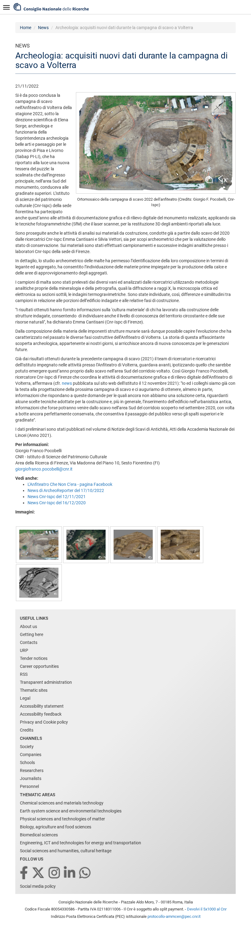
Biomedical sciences (39, 834)
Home (25, 27)
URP (24, 650)
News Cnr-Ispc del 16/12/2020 (57, 502)
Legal (25, 698)
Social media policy (38, 886)
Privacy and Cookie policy (44, 722)
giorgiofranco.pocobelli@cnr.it (44, 469)
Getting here (31, 634)
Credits (26, 730)
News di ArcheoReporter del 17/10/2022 (66, 490)
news (67, 383)
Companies (30, 754)
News (43, 27)
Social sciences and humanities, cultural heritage (65, 850)
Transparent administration (46, 682)
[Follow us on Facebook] (24, 873)
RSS (24, 674)
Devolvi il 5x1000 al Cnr (207, 909)
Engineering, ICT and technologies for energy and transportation (80, 842)
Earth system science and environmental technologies (71, 810)
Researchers (31, 770)
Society (27, 746)
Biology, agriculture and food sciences (55, 826)
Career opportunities (39, 666)
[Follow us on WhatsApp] (85, 873)
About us (28, 626)
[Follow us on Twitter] (39, 873)
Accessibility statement (42, 706)
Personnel (29, 786)
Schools (27, 762)
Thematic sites (33, 690)
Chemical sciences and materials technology (61, 802)
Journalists (30, 778)
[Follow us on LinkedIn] (70, 873)
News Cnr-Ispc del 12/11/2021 (57, 496)
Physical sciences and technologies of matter (62, 818)
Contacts (28, 642)
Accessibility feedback (41, 714)
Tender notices (33, 658)
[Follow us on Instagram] (55, 873)
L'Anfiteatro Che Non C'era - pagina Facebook (70, 484)
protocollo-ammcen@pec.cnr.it (174, 916)
